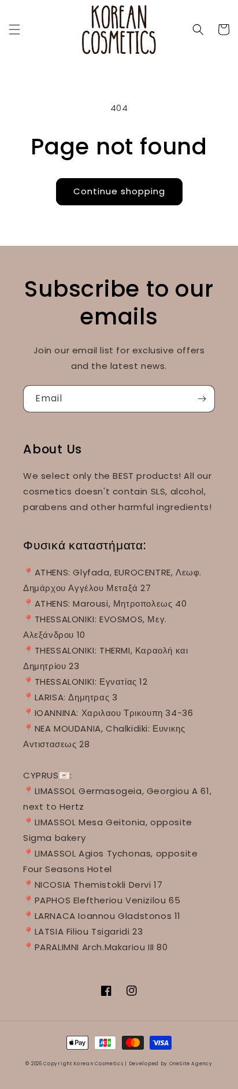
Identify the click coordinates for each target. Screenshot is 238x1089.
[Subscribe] (201, 398)
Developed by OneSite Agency (171, 1063)
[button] (14, 29)
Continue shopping (119, 191)
